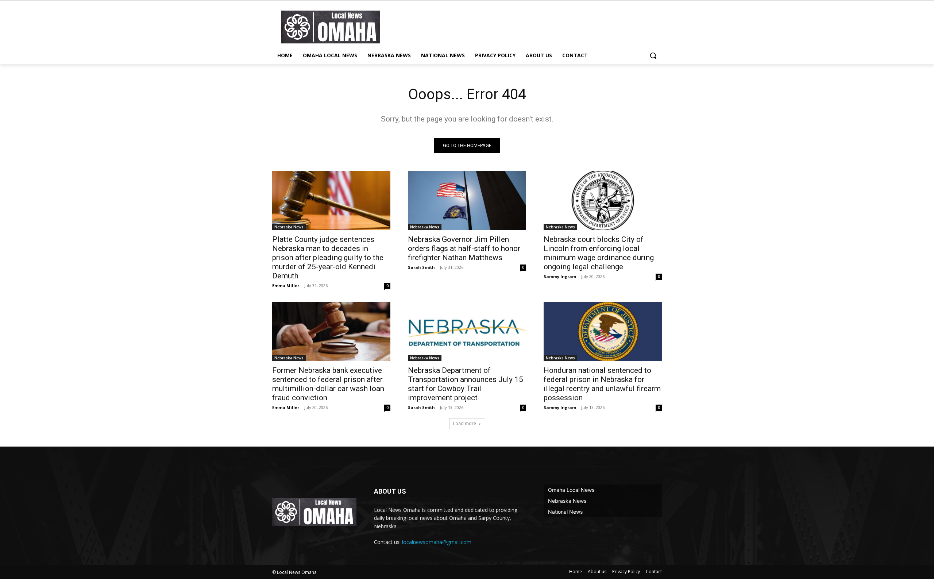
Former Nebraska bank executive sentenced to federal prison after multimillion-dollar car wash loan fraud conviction (328, 384)
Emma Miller (285, 285)
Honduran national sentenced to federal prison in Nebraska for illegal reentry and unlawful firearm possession (602, 384)
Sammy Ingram (560, 276)
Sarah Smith (421, 267)
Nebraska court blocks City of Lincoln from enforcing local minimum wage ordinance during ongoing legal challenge (599, 253)
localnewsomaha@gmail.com (436, 542)
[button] (653, 55)
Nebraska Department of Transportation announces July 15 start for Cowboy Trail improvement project (465, 384)
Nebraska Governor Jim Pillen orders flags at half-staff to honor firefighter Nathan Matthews (464, 248)
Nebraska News (289, 226)
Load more (464, 423)
